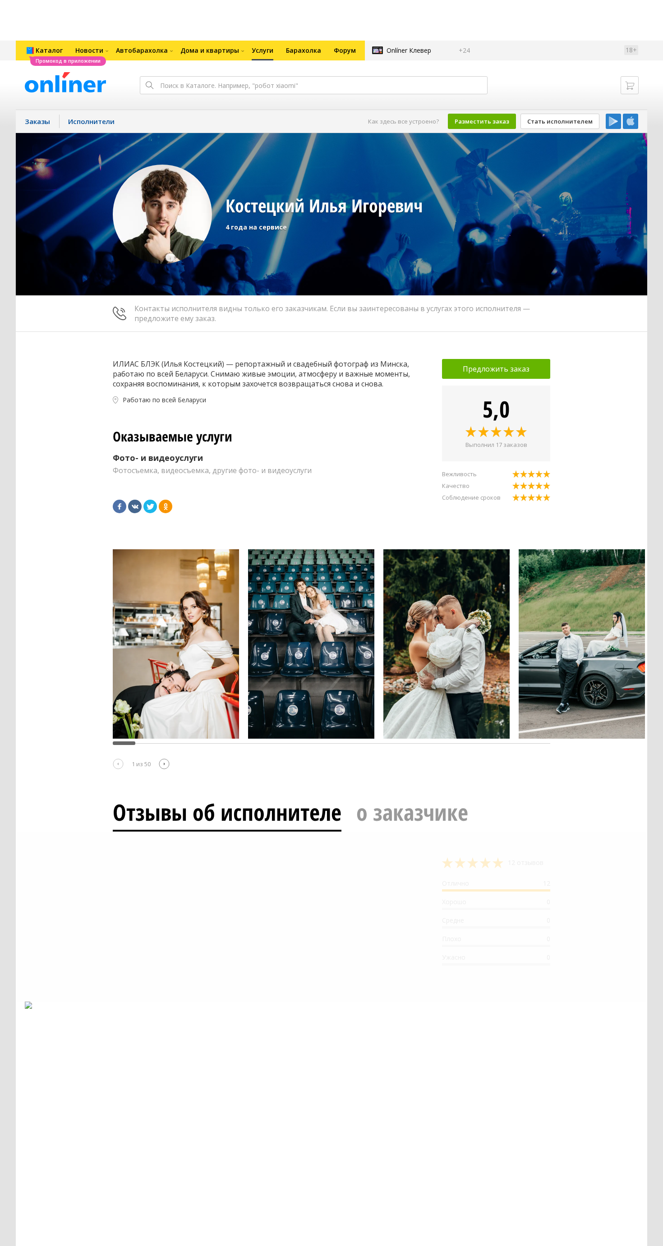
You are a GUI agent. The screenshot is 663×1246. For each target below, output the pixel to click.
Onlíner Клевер (409, 50)
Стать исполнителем (560, 121)
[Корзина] (630, 85)
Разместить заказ (482, 121)
